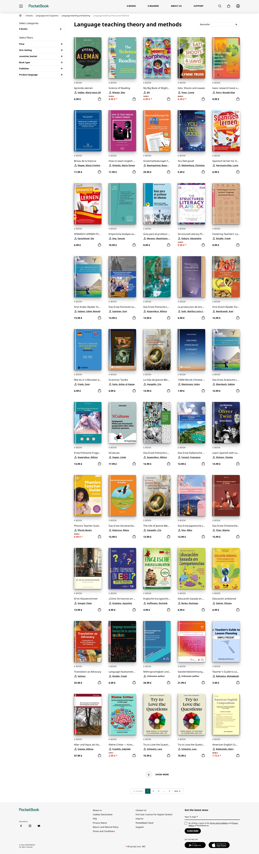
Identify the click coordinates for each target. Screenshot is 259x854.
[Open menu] (21, 6)
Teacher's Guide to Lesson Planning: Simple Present (226, 671)
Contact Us (141, 810)
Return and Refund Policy (105, 827)
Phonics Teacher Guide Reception (87, 525)
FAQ (95, 818)
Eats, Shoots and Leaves (191, 88)
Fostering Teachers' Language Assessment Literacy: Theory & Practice (226, 234)
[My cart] (228, 6)
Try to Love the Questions (157, 744)
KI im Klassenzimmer (86, 598)
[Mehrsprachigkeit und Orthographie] (157, 641)
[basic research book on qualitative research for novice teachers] (226, 57)
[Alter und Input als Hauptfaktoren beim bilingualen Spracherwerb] (87, 714)
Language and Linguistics (47, 15)
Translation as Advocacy (87, 671)
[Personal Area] (238, 6)
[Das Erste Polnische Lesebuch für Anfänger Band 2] (157, 422)
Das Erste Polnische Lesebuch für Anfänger (157, 307)
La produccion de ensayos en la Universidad (191, 307)
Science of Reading (119, 88)
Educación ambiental (224, 598)
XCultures (114, 452)
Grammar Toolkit (118, 379)
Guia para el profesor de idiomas (157, 234)
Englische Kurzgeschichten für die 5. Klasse (157, 598)
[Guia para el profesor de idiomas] (157, 203)
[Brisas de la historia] (87, 130)
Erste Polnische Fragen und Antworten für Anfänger (87, 452)
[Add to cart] (99, 99)
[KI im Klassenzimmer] (87, 568)
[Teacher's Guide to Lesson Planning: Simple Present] (226, 641)
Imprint (139, 818)
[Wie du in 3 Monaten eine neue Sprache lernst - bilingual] (87, 349)
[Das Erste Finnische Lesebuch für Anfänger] (122, 276)
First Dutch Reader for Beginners (226, 307)
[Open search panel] (219, 5)
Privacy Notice (100, 822)
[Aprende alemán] (87, 57)
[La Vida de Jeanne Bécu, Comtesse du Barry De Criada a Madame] (157, 349)
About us (97, 810)
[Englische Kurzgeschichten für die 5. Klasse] (157, 568)
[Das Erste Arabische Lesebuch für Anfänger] (226, 349)
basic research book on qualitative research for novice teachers (226, 88)
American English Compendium (226, 744)
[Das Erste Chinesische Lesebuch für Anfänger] (226, 495)
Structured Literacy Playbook (191, 234)
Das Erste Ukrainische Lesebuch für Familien (122, 525)
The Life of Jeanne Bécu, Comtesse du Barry (157, 525)
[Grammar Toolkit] (122, 349)
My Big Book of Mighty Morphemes (157, 88)
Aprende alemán (83, 88)
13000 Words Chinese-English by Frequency (191, 379)
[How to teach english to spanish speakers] (122, 130)
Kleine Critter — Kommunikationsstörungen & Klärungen (122, 744)
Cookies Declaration (103, 814)
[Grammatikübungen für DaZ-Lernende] (157, 130)
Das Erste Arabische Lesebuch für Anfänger (226, 379)
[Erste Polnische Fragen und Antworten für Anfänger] (87, 422)
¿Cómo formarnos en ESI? (122, 598)
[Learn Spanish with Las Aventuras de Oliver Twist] (226, 422)
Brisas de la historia (85, 161)
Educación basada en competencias (191, 598)
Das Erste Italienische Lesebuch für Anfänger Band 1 (191, 452)
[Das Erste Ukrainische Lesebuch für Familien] (122, 495)
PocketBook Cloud (144, 822)
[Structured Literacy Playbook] (191, 203)
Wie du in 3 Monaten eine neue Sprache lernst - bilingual (87, 379)
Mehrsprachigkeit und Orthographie (157, 671)
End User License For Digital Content (154, 814)
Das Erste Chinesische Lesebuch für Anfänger (226, 525)
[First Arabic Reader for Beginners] (87, 276)
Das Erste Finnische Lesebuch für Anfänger (122, 307)
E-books (29, 15)
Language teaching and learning (75, 15)
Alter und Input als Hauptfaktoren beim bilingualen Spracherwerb (87, 744)
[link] (138, 791)
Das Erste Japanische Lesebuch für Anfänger (191, 525)
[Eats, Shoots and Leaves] (191, 57)
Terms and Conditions (104, 831)
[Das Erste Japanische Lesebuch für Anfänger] (191, 495)
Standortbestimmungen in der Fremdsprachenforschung (191, 671)
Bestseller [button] (213, 24)
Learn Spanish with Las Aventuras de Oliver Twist (226, 452)
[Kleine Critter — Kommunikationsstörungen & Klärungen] (122, 714)
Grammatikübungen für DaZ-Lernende (157, 161)
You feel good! (186, 161)
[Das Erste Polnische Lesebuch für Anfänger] (157, 276)
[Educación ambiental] (226, 568)
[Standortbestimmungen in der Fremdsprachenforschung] (191, 641)
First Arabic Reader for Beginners (87, 307)
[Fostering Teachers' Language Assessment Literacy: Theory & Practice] (226, 203)
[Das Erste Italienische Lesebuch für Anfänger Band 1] (191, 422)
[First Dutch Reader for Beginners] (226, 276)
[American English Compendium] (226, 714)
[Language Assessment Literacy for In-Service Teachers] (122, 641)
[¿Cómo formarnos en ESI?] (122, 568)
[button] (61, 29)
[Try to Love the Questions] (157, 714)
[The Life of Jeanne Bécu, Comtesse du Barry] (157, 495)
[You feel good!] (191, 130)
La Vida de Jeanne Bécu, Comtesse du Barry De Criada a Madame (157, 379)
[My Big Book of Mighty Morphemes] (157, 57)
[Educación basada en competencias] (191, 568)
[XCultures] (122, 422)
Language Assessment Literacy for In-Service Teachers (122, 671)
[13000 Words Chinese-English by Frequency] (191, 349)
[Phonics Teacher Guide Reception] (87, 495)
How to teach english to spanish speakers (122, 161)
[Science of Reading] (122, 57)
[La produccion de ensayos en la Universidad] (191, 276)
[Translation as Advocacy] (87, 641)
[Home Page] (39, 5)
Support (140, 827)
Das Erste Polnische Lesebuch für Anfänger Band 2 (157, 452)
